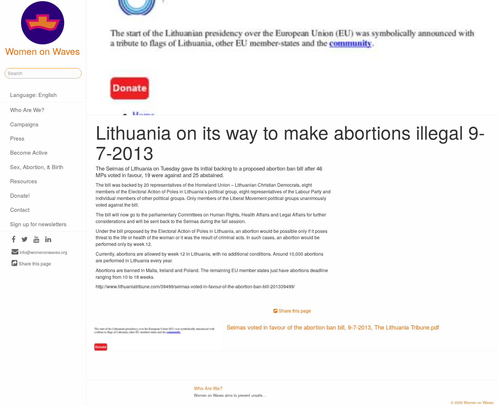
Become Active (29, 152)
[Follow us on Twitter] (24, 240)
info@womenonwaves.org (42, 252)
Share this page (34, 263)
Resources (23, 181)
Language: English (33, 94)
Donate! (20, 195)
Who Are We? (27, 109)
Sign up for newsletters (38, 224)
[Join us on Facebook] (13, 240)
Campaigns (24, 124)
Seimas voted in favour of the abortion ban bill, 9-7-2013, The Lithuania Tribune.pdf (333, 327)
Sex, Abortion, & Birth (36, 167)
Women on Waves (42, 50)
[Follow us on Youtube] (36, 240)
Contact (19, 209)
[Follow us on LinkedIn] (48, 240)
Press (17, 138)
